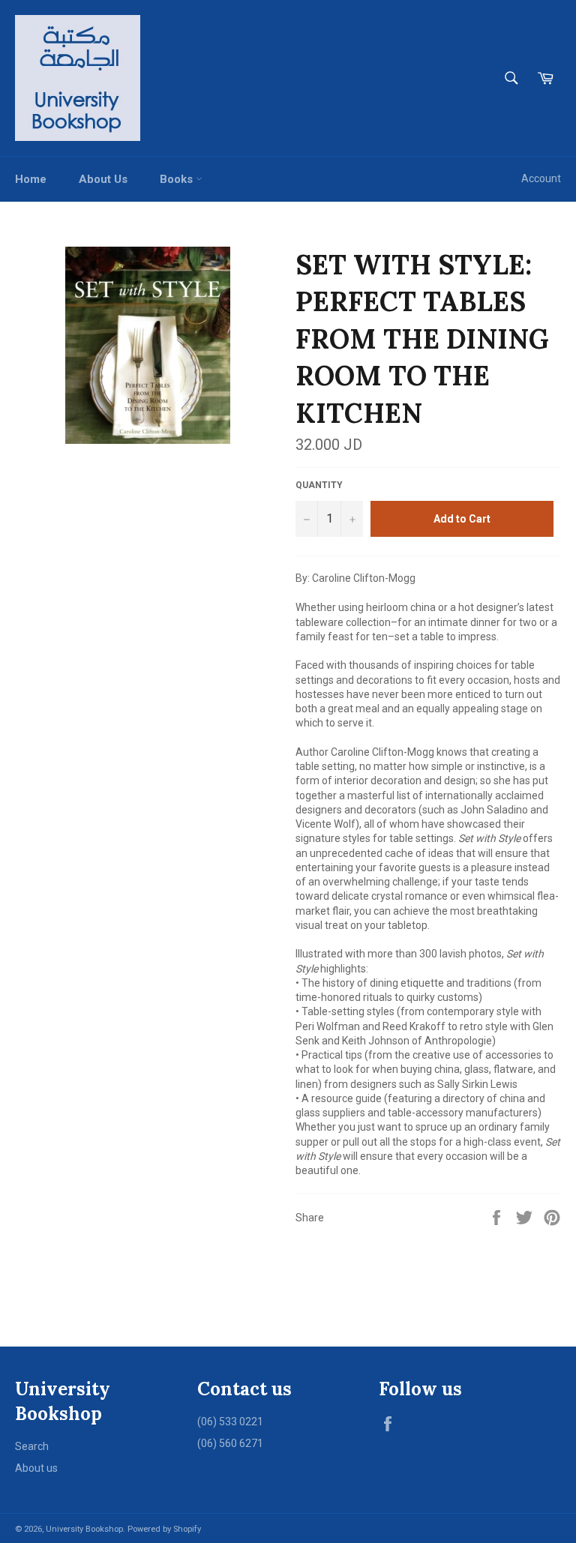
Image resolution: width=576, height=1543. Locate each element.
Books (178, 179)
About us (36, 1468)
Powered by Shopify (164, 1529)
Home (30, 179)
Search (32, 1446)
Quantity (319, 485)
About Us (103, 179)
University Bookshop (84, 1529)
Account (541, 178)
